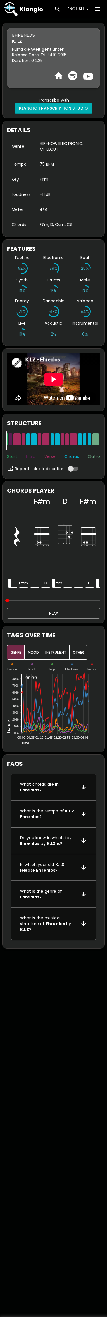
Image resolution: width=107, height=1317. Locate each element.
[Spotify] (73, 76)
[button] (53, 787)
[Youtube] (87, 75)
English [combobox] (75, 9)
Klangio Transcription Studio (53, 108)
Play (53, 613)
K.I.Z (17, 41)
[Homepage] (58, 76)
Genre (16, 652)
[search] (57, 9)
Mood (33, 652)
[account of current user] (97, 9)
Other (78, 652)
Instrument (55, 652)
